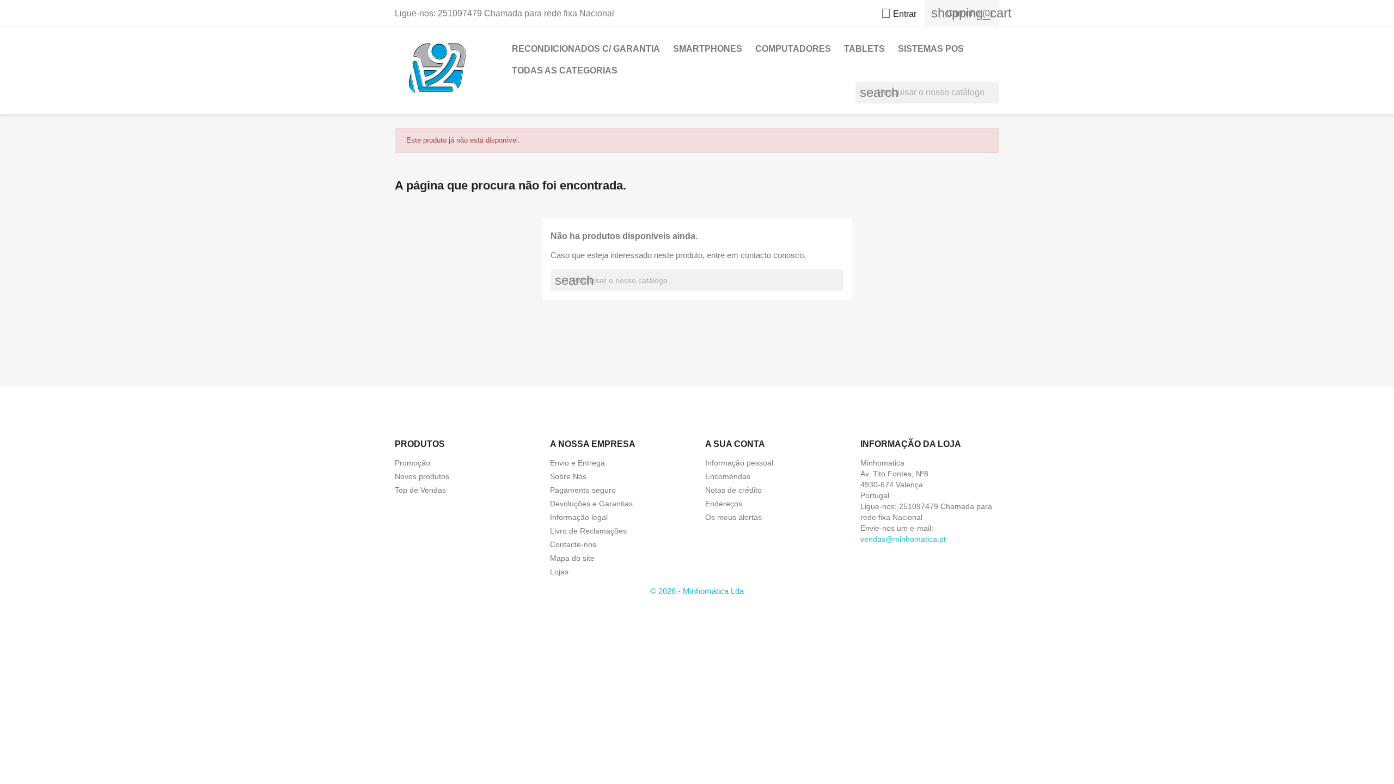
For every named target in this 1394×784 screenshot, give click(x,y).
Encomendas (727, 476)
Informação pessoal (739, 462)
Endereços (723, 503)
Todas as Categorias (564, 70)
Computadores (793, 48)
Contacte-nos (573, 544)
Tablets (864, 48)
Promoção (412, 462)
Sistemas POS (931, 48)
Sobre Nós (568, 476)
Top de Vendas (420, 490)
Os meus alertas (733, 517)
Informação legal (579, 517)
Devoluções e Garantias (591, 503)
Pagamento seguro (583, 490)
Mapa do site (572, 558)
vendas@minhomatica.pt (903, 539)
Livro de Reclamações (588, 530)
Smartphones (707, 48)
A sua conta (735, 444)
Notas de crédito (733, 490)
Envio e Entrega (577, 462)
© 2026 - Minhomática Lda (697, 591)
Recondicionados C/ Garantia (586, 48)
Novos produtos (422, 476)
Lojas (559, 571)
